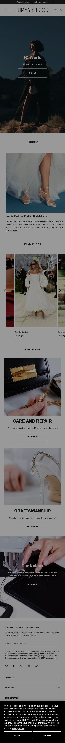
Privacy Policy (18, 728)
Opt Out (17, 735)
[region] (32, 722)
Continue (47, 735)
